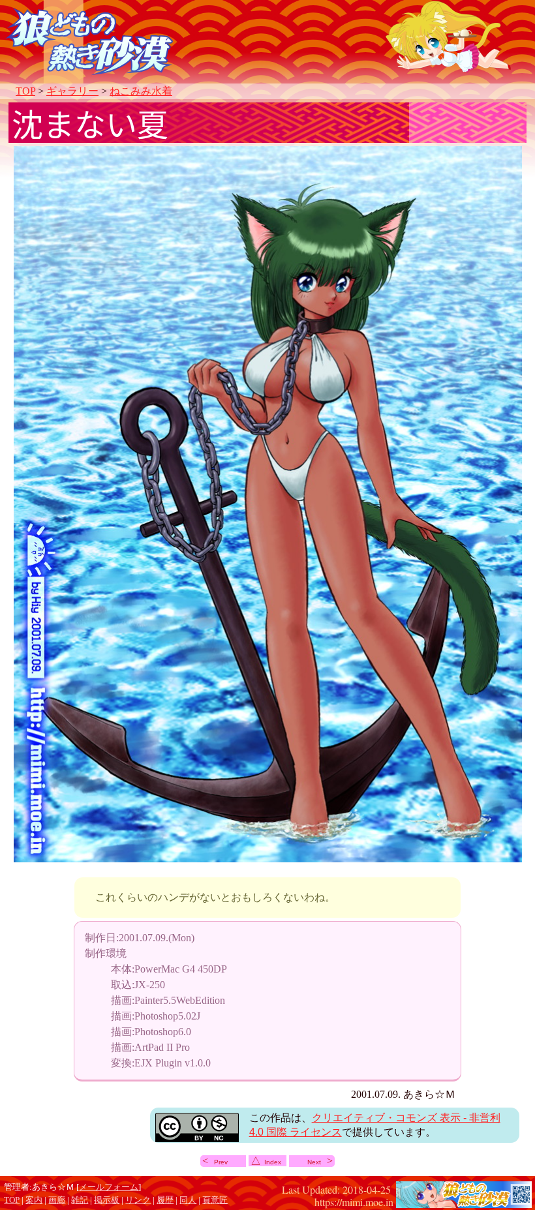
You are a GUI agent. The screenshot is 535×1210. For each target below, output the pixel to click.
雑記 (79, 1200)
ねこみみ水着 (141, 91)
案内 (33, 1200)
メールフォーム (108, 1187)
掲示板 (106, 1200)
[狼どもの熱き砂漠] (464, 1201)
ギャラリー (72, 91)
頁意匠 (215, 1200)
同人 (187, 1200)
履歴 (165, 1200)
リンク (138, 1200)
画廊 (56, 1200)
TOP (25, 91)
